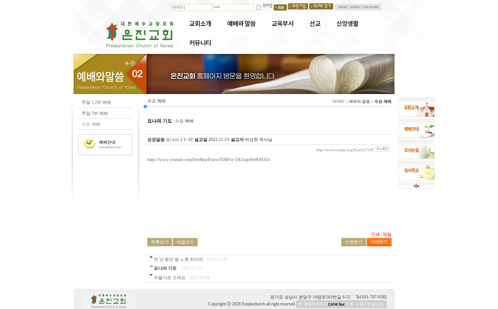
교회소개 (200, 23)
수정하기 (353, 242)
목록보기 (159, 242)
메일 (387, 234)
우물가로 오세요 (170, 277)
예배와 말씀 (241, 23)
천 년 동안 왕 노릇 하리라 (178, 259)
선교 (315, 23)
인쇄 (375, 234)
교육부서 (282, 23)
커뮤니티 (200, 42)
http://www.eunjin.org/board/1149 (345, 150)
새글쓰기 (185, 242)
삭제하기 (379, 242)
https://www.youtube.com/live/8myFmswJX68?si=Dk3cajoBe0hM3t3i (208, 159)
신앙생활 (347, 23)
